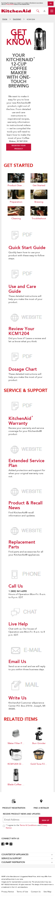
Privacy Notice (10, 4)
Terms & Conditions (28, 825)
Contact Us (36, 892)
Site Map (47, 892)
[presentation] (27, 236)
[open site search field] (37, 11)
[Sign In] (44, 11)
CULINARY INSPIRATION (13, 862)
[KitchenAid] (16, 11)
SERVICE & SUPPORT (11, 858)
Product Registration (13, 808)
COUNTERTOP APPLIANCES (14, 854)
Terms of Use (22, 892)
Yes (51, 3)
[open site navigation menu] (51, 11)
